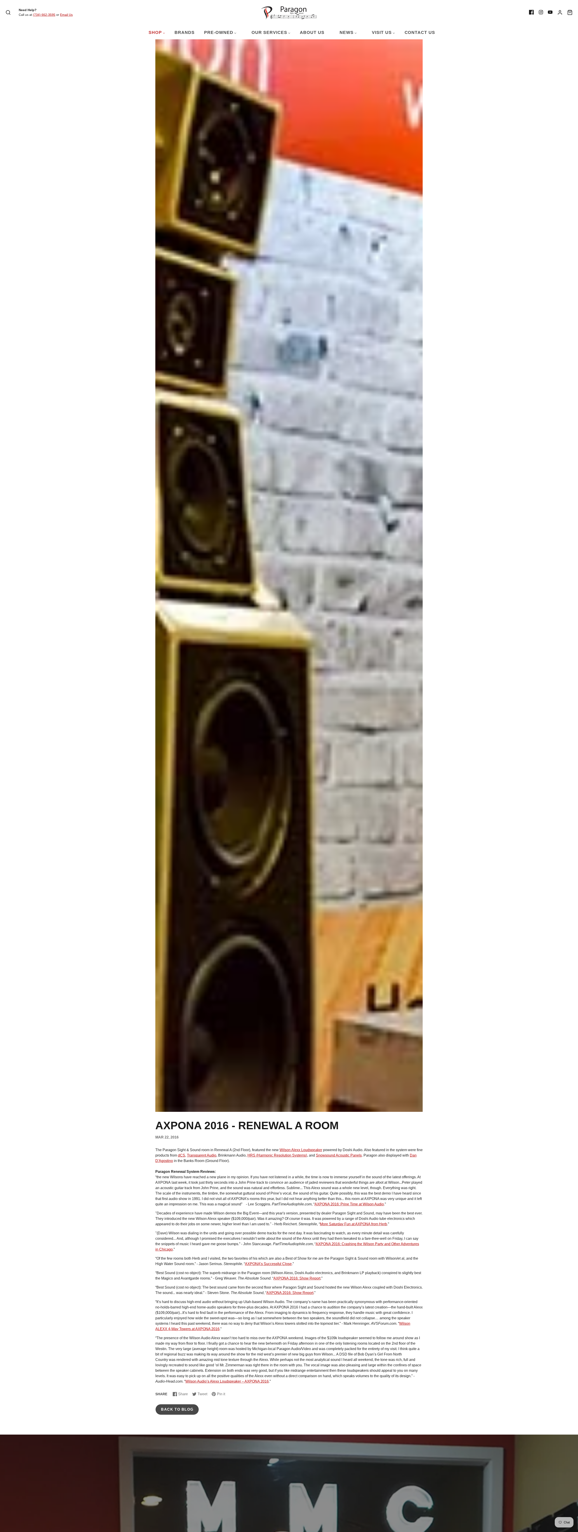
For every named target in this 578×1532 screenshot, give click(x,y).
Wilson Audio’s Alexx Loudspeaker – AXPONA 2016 (227, 1381)
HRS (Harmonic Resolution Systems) (277, 1155)
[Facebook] (531, 12)
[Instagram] (540, 12)
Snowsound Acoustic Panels (339, 1155)
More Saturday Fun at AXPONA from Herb (353, 1224)
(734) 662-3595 (44, 14)
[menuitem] (154, 33)
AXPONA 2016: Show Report (296, 1278)
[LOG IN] (560, 12)
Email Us (66, 14)
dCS (181, 1155)
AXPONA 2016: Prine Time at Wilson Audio (349, 1204)
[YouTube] (550, 12)
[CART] (570, 12)
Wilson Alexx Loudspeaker (301, 1150)
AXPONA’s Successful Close (268, 1264)
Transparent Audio (201, 1155)
